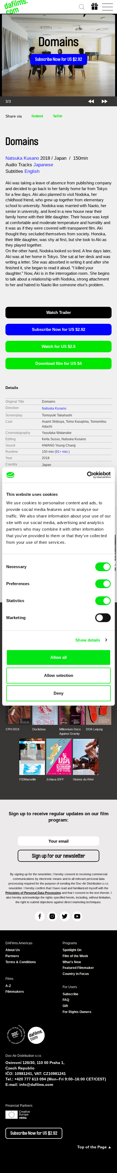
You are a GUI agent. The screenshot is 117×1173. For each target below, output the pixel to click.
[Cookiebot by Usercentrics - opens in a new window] (87, 475)
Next (104, 101)
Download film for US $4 (58, 363)
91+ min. (62, 452)
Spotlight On (72, 950)
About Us (12, 950)
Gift (65, 1006)
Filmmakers (14, 992)
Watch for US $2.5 (58, 346)
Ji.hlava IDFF (55, 779)
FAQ (66, 1000)
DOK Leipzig (94, 729)
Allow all (58, 657)
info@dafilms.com (36, 1084)
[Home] (16, 7)
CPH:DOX (12, 729)
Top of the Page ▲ (94, 1147)
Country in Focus (76, 974)
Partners (12, 956)
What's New (72, 962)
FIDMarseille (27, 779)
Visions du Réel (83, 779)
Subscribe (70, 994)
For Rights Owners (77, 1012)
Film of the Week (75, 956)
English (31, 171)
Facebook (37, 116)
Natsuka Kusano (22, 158)
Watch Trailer (58, 312)
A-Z (8, 986)
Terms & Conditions (20, 962)
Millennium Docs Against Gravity (70, 731)
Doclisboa (38, 729)
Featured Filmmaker (78, 968)
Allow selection (58, 675)
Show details (87, 640)
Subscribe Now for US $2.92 (58, 59)
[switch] (103, 583)
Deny (58, 693)
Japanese (43, 164)
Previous (91, 101)
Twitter (57, 116)
